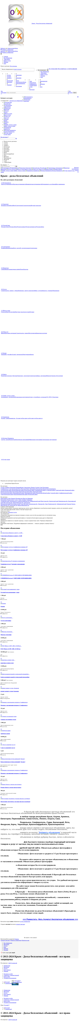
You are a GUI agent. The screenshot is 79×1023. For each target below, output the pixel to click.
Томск (20, 499)
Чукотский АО (14, 505)
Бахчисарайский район (18, 490)
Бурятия (20, 501)
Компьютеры (9, 248)
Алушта (37, 487)
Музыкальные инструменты (22, 397)
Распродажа (12, 439)
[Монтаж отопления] (7, 631)
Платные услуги (12, 512)
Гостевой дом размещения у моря (10, 592)
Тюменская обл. (52, 504)
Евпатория (13, 487)
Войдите (3, 48)
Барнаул (13, 498)
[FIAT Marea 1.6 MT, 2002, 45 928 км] (11, 646)
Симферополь (4, 488)
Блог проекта (7, 970)
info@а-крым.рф (12, 963)
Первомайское (19, 487)
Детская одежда (5, 226)
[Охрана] (3, 603)
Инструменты (32, 333)
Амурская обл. (13, 501)
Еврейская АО (26, 501)
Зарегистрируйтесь (13, 48)
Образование (55, 290)
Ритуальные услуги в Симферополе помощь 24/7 (14, 550)
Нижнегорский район (6, 491)
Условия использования (10, 978)
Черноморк (33, 488)
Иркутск (25, 498)
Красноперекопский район (21, 494)
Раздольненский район (7, 493)
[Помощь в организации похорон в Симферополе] (14, 702)
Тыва (46, 504)
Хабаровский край (62, 504)
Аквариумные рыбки (14, 269)
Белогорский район (29, 490)
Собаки (3, 269)
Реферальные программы (35, 439)
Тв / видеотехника (25, 248)
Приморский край (5, 504)
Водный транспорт (36, 205)
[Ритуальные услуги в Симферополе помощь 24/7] (14, 547)
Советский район (60, 490)
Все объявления (8, 58)
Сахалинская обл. (33, 504)
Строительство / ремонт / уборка (9, 290)
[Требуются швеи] (5, 730)
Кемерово (30, 498)
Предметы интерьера (10, 333)
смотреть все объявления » (16, 100)
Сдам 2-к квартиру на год (8, 747)
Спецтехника (19, 205)
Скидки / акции (5, 439)
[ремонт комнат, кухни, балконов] (10, 688)
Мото (14, 205)
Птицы (21, 269)
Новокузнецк (10, 499)
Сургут (16, 499)
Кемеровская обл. (63, 501)
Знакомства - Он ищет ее (15, 418)
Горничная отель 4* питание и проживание (13, 564)
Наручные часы (19, 312)
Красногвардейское (41, 488)
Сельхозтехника (27, 205)
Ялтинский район (32, 494)
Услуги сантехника (6, 620)
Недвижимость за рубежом (49, 184)
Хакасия (69, 504)
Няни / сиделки (38, 290)
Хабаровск (29, 499)
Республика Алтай (15, 504)
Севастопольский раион (7, 494)
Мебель (3, 333)
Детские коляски (21, 226)
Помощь (6, 62)
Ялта (19, 488)
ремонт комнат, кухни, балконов (10, 691)
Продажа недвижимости (19, 184)
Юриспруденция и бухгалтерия (54, 375)
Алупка (3, 487)
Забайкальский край (35, 501)
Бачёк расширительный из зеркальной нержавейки (15, 677)
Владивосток (19, 498)
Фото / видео (16, 248)
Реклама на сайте (8, 974)
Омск (9, 498)
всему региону (18, 69)
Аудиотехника (33, 248)
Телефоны (3, 248)
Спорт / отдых (33, 397)
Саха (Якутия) (24, 504)
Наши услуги (7, 60)
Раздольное (46, 487)
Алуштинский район (6, 490)
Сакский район (55, 493)
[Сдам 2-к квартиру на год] (8, 744)
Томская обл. (41, 504)
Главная (6, 56)
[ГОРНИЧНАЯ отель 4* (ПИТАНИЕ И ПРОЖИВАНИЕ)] (16, 575)
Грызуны (25, 269)
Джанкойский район (40, 490)
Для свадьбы (11, 312)
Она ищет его (25, 418)
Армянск (7, 487)
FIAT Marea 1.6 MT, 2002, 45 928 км (10, 649)
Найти (74, 92)
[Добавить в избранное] (1, 531)
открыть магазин (20, 924)
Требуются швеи (5, 733)
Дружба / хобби (5, 418)
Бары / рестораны (41, 375)
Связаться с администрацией (11, 975)
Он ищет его (32, 418)
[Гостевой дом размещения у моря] (10, 589)
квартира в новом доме (7, 663)
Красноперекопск (51, 488)
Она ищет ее (39, 418)
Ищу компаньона (60, 184)
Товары (3, 354)
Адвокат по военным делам (8, 719)
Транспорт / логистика (23, 375)
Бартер (32, 354)
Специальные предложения (49, 439)
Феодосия (23, 488)
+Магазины (7, 59)
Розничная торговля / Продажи (9, 375)
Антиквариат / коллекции (8, 397)
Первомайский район (18, 493)
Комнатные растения (41, 333)
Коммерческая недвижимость (34, 184)
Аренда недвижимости (7, 184)
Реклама (6, 950)
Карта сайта (7, 976)
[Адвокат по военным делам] (8, 716)
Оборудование (26, 354)
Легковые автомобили (7, 205)
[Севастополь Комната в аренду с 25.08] (12, 532)
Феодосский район (27, 491)
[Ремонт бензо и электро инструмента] (11, 784)
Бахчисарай (15, 488)
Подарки (32, 312)
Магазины (6, 944)
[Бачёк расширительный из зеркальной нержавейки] (15, 674)
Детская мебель (40, 226)
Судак (9, 488)
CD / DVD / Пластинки (52, 397)
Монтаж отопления (6, 634)
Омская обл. (27, 502)
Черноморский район (30, 493)
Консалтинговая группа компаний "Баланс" (13, 762)
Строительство (33, 375)
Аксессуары (26, 312)
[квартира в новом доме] (8, 660)
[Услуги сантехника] (7, 617)
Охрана (3, 606)
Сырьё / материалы (17, 354)
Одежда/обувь (4, 312)
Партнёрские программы (22, 439)
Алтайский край (5, 501)
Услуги (5, 945)
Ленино (33, 487)
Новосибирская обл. (18, 502)
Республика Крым (17, 491)
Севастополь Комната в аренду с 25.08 (11, 536)
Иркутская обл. (45, 501)
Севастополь (27, 487)
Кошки (7, 269)
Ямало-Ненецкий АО (23, 505)
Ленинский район (37, 491)
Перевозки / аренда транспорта (26, 290)
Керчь (27, 488)
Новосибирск (4, 498)
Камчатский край (53, 501)
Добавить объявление (7, 49)
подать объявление (25, 921)
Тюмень (24, 499)
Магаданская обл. (8, 502)
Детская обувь (13, 226)
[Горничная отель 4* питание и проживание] (13, 561)
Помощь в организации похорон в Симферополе (14, 705)
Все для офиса (8, 354)
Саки (41, 487)
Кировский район (69, 490)
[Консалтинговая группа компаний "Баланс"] (13, 758)
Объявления (7, 965)
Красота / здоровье (47, 290)
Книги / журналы (41, 397)
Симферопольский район (65, 493)
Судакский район (50, 490)
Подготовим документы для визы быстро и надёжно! (15, 801)
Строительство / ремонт (22, 333)
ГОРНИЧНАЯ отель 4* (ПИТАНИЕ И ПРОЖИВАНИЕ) (16, 578)
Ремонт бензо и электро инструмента (11, 787)
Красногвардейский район (43, 493)
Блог (5, 63)
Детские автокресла (30, 226)
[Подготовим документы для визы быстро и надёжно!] (15, 798)
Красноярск (4, 499)
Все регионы (13, 66)
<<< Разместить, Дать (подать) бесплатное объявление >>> (50, 919)
